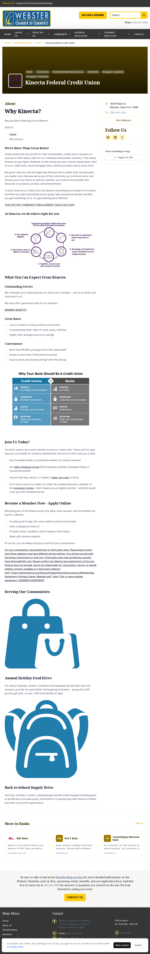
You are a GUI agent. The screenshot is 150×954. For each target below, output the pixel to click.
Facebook (126, 932)
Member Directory (23, 42)
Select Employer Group (26, 467)
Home (7, 34)
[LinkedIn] (115, 137)
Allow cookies (122, 945)
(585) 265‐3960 (140, 22)
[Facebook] (108, 137)
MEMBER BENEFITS (16, 310)
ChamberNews (9, 929)
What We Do (37, 34)
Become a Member (93, 15)
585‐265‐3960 (52, 885)
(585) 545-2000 (118, 112)
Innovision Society (24, 488)
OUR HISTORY (13, 204)
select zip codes (60, 477)
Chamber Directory (110, 34)
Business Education (81, 34)
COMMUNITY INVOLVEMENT (37, 204)
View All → (140, 823)
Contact (139, 34)
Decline (138, 945)
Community (60, 34)
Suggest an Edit (125, 157)
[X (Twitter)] (122, 137)
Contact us (75, 897)
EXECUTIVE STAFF (65, 204)
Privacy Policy (16, 946)
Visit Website (123, 120)
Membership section (69, 877)
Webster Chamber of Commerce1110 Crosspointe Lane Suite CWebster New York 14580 (74, 924)
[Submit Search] (144, 15)
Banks (39, 42)
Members (7, 934)
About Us (18, 34)
